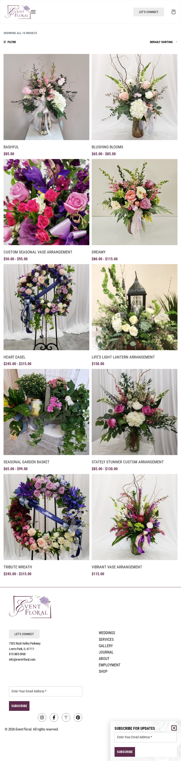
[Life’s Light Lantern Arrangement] (134, 307)
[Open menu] (33, 12)
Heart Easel (14, 357)
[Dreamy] (134, 202)
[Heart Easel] (46, 307)
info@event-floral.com (22, 659)
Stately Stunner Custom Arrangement (128, 462)
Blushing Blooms (107, 147)
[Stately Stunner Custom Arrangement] (134, 412)
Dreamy (99, 252)
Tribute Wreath (18, 567)
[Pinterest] (78, 717)
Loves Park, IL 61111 (21, 649)
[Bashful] (46, 97)
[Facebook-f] (54, 717)
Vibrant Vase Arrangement (117, 567)
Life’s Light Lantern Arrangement (123, 357)
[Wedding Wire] (66, 717)
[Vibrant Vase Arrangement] (134, 517)
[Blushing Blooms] (134, 97)
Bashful (11, 147)
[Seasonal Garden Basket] (46, 412)
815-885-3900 (17, 654)
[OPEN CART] (173, 11)
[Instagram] (42, 717)
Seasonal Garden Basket (26, 462)
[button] (174, 728)
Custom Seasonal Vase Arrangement (38, 252)
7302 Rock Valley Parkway (24, 643)
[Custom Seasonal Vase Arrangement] (46, 202)
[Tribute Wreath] (46, 517)
